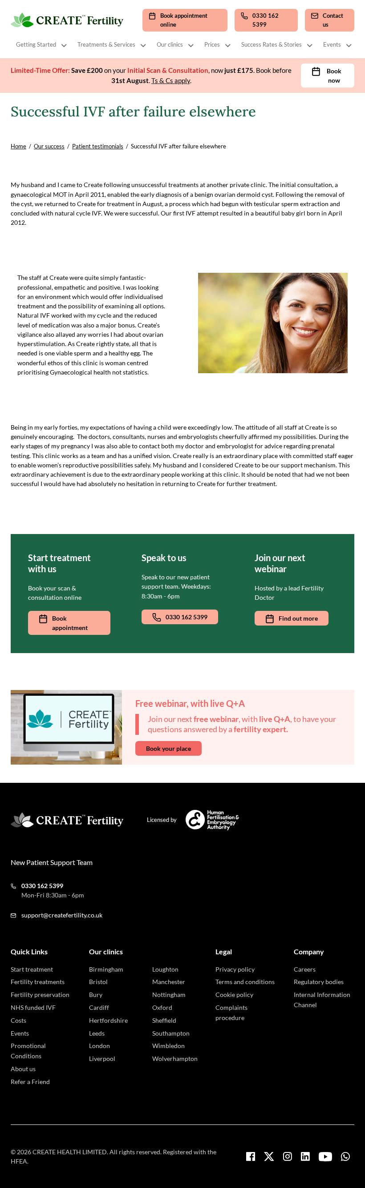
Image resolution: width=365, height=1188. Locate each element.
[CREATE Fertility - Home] (68, 20)
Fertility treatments (38, 981)
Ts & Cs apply (170, 80)
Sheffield (164, 1020)
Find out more (298, 618)
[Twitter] (269, 1156)
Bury (95, 994)
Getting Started (36, 44)
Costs (18, 1020)
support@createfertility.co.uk (61, 915)
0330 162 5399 (186, 617)
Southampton (171, 1033)
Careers (305, 969)
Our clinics (170, 44)
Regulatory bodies (319, 981)
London (99, 1045)
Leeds (97, 1033)
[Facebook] (251, 1156)
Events (332, 44)
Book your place (168, 748)
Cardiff (99, 1007)
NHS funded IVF (33, 1007)
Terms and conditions (245, 981)
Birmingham (106, 969)
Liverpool (102, 1058)
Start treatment (32, 969)
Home (18, 146)
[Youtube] (325, 1156)
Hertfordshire (108, 1020)
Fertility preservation (40, 994)
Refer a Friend (30, 1081)
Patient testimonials (97, 146)
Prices (212, 44)
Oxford (162, 1007)
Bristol (98, 981)
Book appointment (70, 622)
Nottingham (169, 994)
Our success (49, 146)
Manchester (168, 981)
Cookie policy (234, 994)
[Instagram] (287, 1156)
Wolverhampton (175, 1058)
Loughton (165, 969)
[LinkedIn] (305, 1156)
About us (23, 1068)
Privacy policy (235, 969)
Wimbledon (168, 1045)
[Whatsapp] (345, 1156)
